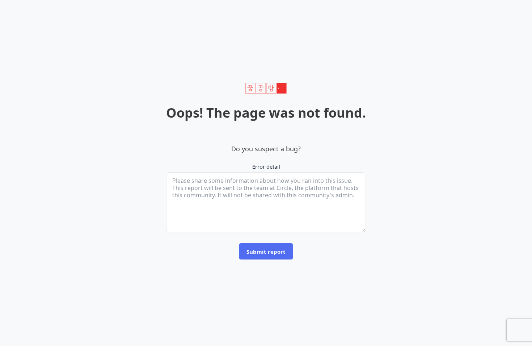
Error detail (266, 166)
